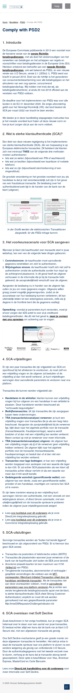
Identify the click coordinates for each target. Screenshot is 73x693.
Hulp (56, 6)
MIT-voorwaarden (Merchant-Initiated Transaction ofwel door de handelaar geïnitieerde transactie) (37, 577)
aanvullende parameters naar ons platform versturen (33, 585)
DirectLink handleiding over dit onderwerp (38, 668)
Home (5, 22)
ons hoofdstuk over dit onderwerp (29, 513)
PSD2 (22, 22)
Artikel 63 (11, 567)
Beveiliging (14, 22)
